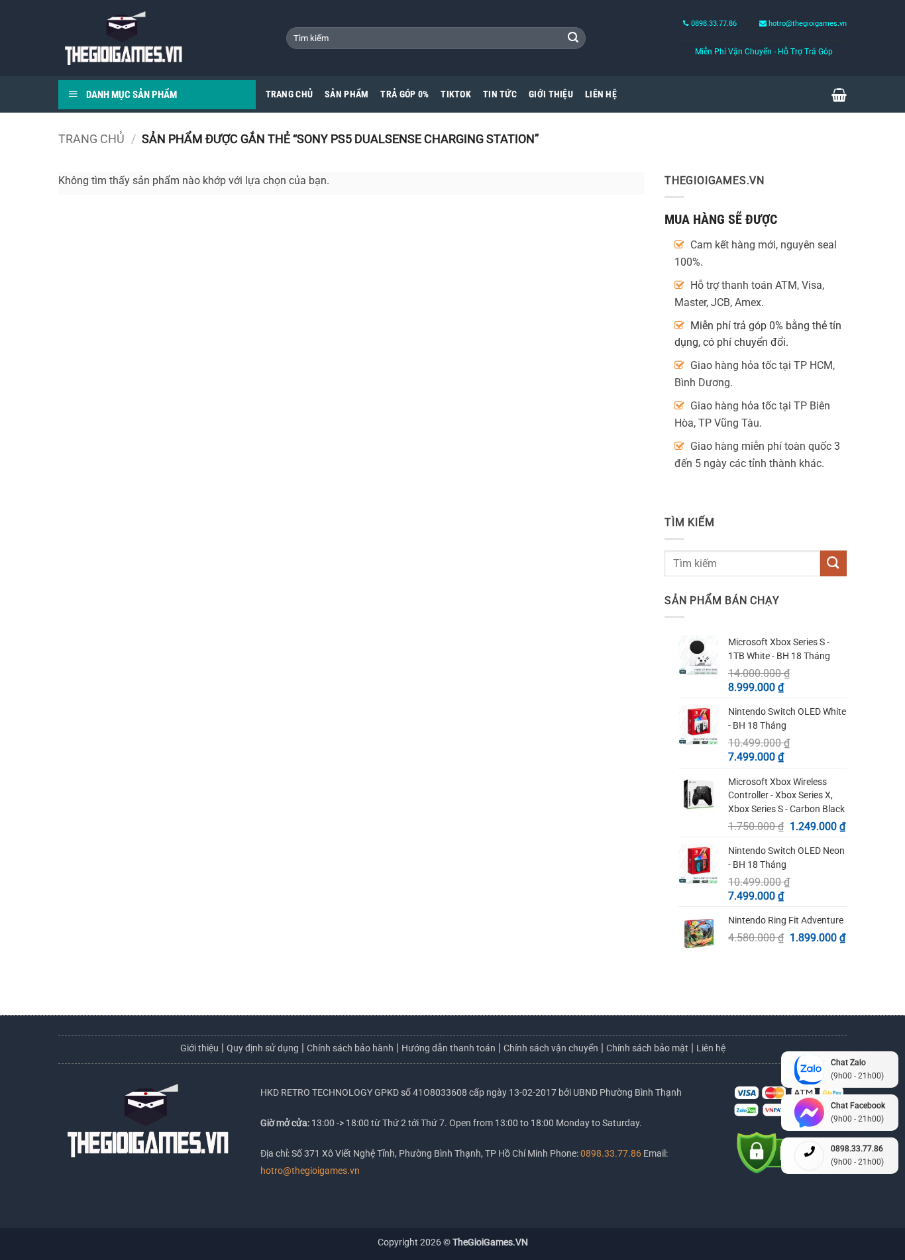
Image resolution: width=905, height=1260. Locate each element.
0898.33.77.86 (713, 23)
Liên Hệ (601, 94)
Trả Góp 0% (404, 94)
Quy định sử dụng (263, 1048)
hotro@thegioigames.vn (310, 1171)
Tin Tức (500, 94)
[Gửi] (573, 38)
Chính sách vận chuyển (551, 1048)
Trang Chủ (289, 94)
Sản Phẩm (346, 94)
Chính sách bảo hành (350, 1048)
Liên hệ (710, 1048)
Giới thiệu (199, 1048)
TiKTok (456, 94)
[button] (839, 94)
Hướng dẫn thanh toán (448, 1048)
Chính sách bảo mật (647, 1048)
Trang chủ (91, 139)
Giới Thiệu (551, 94)
